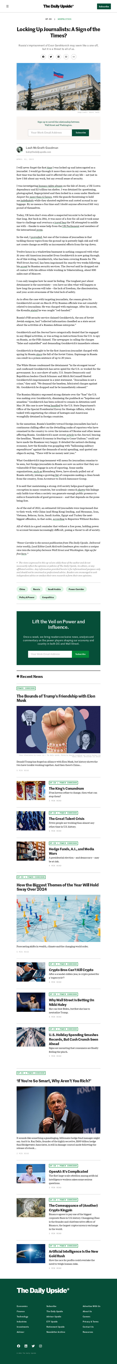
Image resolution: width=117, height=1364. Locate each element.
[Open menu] (8, 6)
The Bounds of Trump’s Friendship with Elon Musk (56, 698)
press (39, 229)
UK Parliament (70, 226)
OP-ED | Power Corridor (63, 783)
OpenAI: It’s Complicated (68, 1171)
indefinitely (27, 200)
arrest (23, 266)
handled (55, 405)
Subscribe (81, 132)
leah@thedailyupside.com (38, 151)
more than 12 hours (40, 196)
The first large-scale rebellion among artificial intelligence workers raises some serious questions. (73, 1179)
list (57, 475)
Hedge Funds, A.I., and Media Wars (71, 851)
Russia (36, 589)
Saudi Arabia (54, 589)
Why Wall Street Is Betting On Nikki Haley (71, 1002)
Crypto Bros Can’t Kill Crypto (71, 969)
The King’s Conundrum (66, 788)
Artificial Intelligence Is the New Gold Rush (73, 1253)
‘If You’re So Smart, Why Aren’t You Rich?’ (54, 1080)
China (22, 589)
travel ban (60, 222)
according (58, 518)
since (39, 354)
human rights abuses (50, 185)
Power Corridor (76, 589)
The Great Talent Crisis (66, 818)
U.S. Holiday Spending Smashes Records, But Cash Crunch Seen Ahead (73, 1039)
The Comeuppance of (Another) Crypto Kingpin (73, 1207)
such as (37, 471)
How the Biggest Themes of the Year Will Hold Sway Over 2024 (57, 887)
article (70, 434)
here (23, 553)
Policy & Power (26, 597)
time (49, 167)
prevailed (36, 237)
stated (34, 310)
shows (81, 489)
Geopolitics (64, 19)
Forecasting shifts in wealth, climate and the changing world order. (52, 946)
